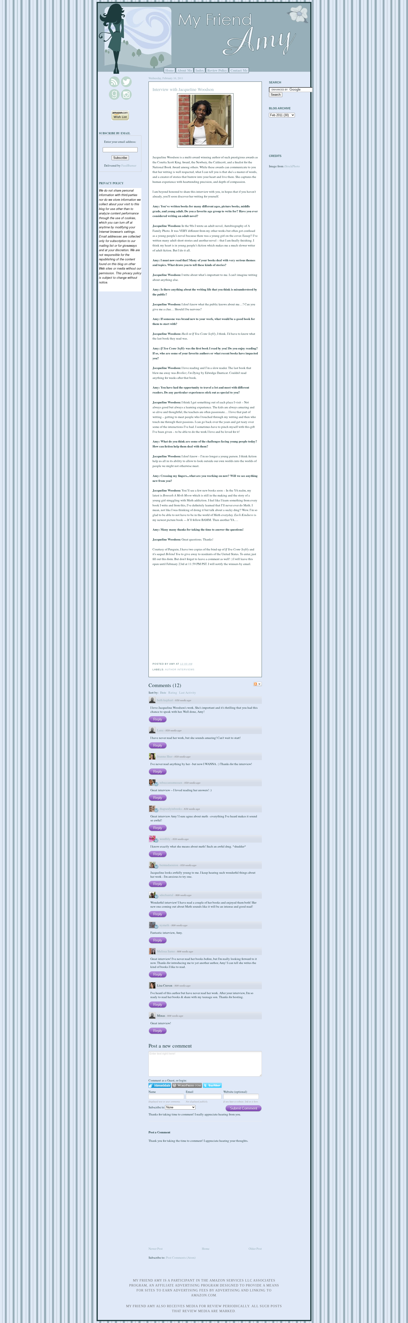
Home (169, 70)
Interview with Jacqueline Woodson (183, 89)
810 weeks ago (183, 700)
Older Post (255, 1248)
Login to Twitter (212, 1085)
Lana (160, 730)
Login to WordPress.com (187, 1085)
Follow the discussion (257, 684)
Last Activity (187, 692)
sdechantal (166, 895)
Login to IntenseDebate (160, 1085)
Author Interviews (180, 669)
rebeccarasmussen (171, 782)
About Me (184, 70)
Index (200, 70)
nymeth (164, 925)
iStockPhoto (292, 166)
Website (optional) (235, 1092)
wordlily (165, 839)
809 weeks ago (183, 895)
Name (152, 1092)
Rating (172, 692)
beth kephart (165, 700)
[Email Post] (193, 664)
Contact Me (238, 70)
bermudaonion (169, 865)
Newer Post (156, 1248)
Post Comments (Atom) (181, 1257)
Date (163, 692)
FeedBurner (128, 165)
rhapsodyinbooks (171, 809)
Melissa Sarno (166, 951)
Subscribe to (157, 1107)
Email (189, 1092)
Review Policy (217, 70)
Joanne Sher (164, 756)
